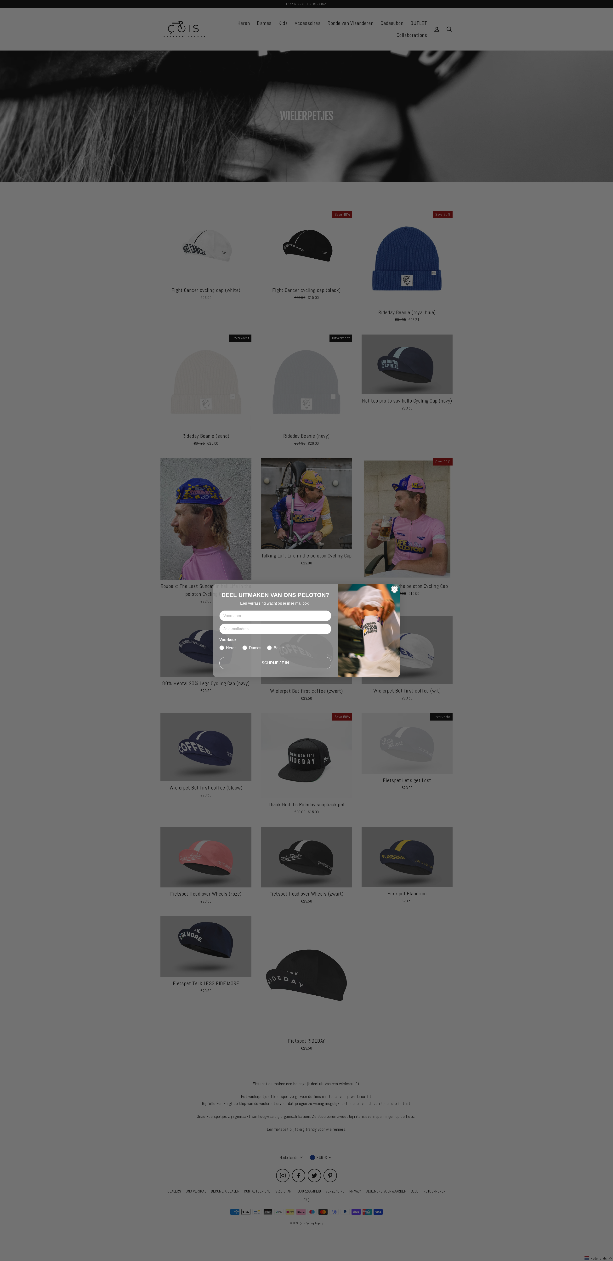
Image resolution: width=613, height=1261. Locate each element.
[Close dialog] (394, 589)
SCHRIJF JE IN (275, 663)
